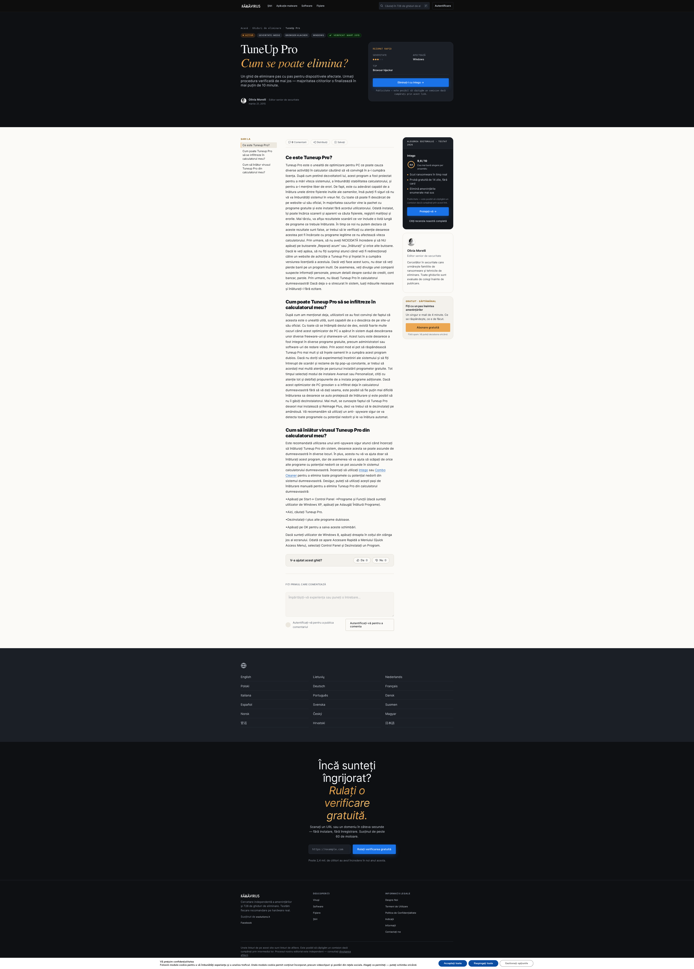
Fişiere (320, 5)
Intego (363, 470)
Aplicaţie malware (286, 5)
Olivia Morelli (257, 99)
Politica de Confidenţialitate (400, 912)
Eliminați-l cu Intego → (411, 82)
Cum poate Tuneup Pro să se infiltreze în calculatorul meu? (257, 154)
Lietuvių (318, 677)
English (246, 677)
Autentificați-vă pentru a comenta (366, 624)
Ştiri (269, 5)
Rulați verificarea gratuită (374, 849)
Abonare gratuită (428, 327)
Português (320, 695)
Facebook (246, 922)
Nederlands (393, 677)
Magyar (390, 714)
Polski (245, 686)
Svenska (319, 704)
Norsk (245, 714)
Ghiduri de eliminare (266, 28)
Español (246, 704)
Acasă (244, 28)
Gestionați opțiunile (516, 963)
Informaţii (390, 925)
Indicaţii (389, 919)
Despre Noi (391, 899)
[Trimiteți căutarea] (381, 5)
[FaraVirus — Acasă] (251, 6)
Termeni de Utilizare (396, 906)
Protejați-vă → (428, 211)
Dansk (389, 695)
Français (391, 686)
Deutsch (319, 686)
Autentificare (443, 5)
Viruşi (316, 899)
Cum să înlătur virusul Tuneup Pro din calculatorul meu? (256, 168)
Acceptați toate (453, 963)
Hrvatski (319, 723)
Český (317, 714)
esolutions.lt (263, 916)
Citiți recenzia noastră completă (428, 220)
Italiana (246, 695)
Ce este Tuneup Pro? (256, 145)
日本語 (390, 723)
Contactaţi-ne (393, 931)
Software (306, 5)
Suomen (391, 704)
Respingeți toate (483, 963)
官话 (244, 723)
